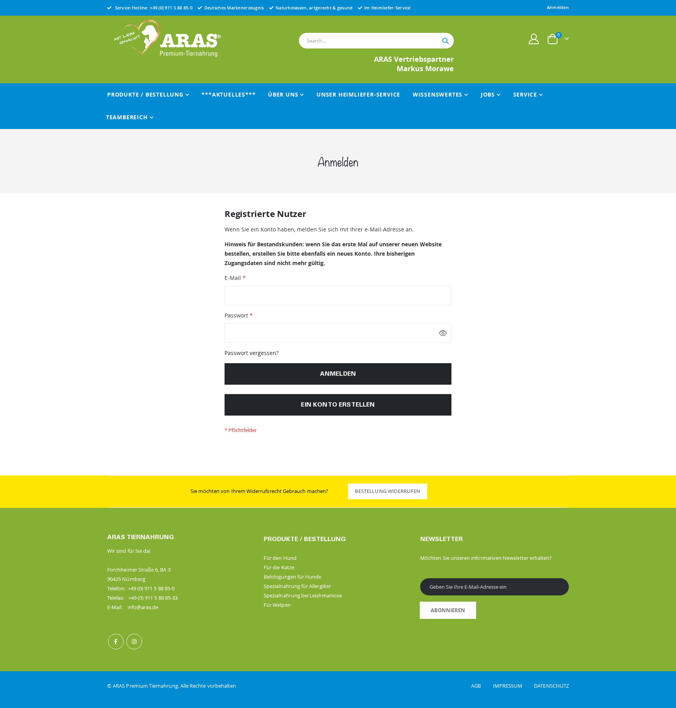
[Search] (445, 41)
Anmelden (558, 7)
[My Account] (534, 39)
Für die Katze (279, 567)
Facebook (116, 641)
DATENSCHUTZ (551, 685)
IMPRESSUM (513, 685)
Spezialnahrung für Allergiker (297, 586)
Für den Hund (280, 557)
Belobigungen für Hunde (292, 576)
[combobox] (376, 40)
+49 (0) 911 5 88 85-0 (171, 8)
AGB (481, 685)
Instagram (134, 641)
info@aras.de (143, 607)
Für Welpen (277, 604)
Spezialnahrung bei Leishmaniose (303, 595)
